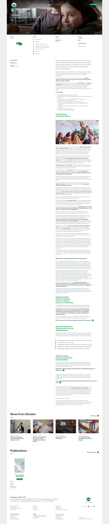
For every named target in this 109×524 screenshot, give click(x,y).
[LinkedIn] (93, 506)
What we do (42, 4)
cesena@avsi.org (36, 517)
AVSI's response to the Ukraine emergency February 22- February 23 (73, 320)
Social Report (50, 1)
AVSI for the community (84, 393)
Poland (58, 374)
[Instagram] (91, 506)
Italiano (90, 1)
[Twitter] (85, 506)
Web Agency (90, 518)
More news (93, 415)
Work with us (43, 1)
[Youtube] (88, 506)
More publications (91, 452)
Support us (50, 4)
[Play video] (77, 132)
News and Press (58, 4)
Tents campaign (36, 1)
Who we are (35, 4)
